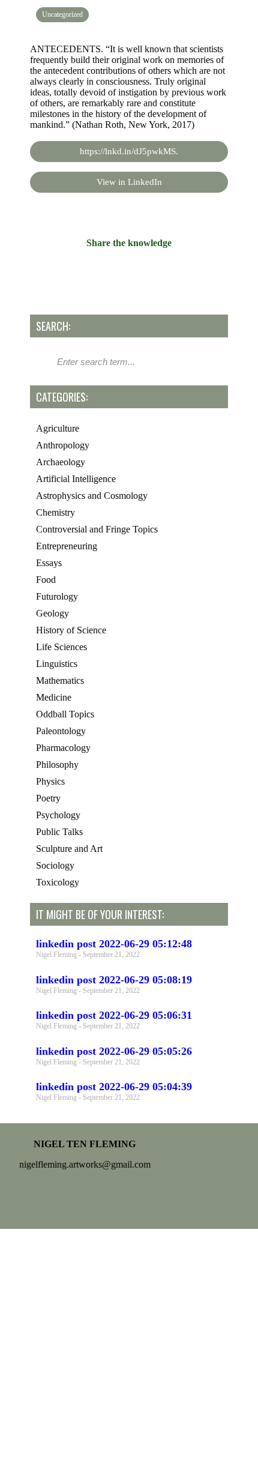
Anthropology (62, 445)
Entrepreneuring (66, 546)
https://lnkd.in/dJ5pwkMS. (129, 151)
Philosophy (57, 764)
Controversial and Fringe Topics (97, 529)
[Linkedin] (164, 1198)
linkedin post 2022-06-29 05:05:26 (114, 1051)
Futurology (57, 596)
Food (46, 580)
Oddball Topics (65, 714)
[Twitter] (129, 1198)
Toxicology (57, 882)
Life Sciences (61, 647)
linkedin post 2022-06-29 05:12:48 (114, 944)
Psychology (58, 815)
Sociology (55, 865)
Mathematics (60, 680)
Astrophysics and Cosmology (92, 495)
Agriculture (57, 428)
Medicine (53, 697)
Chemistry (55, 512)
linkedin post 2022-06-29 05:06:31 (114, 1015)
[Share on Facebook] (103, 273)
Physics (50, 781)
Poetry (48, 798)
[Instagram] (94, 1198)
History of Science (71, 630)
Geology (52, 613)
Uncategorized (62, 14)
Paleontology (61, 731)
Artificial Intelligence (76, 479)
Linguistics (56, 664)
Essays (49, 563)
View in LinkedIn (129, 182)
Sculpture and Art (69, 848)
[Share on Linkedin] (155, 273)
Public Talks (59, 832)
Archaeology (60, 462)
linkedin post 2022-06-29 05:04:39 (114, 1087)
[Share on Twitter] (129, 273)
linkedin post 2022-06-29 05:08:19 (114, 980)
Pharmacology (63, 748)
